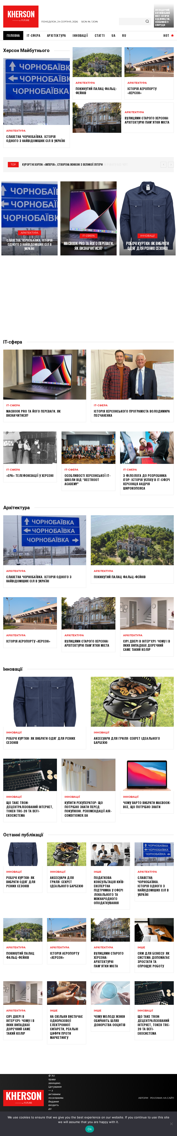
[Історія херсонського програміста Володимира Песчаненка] (132, 375)
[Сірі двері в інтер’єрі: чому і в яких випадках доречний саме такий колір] (147, 613)
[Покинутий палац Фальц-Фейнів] (97, 62)
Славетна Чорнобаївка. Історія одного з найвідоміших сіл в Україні (36, 138)
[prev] (163, 165)
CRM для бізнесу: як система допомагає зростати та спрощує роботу (154, 959)
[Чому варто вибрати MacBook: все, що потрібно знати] (147, 775)
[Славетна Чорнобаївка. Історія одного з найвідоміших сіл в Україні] (36, 91)
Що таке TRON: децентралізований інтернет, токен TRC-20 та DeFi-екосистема (29, 809)
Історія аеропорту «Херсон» (141, 90)
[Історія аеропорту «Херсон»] (149, 62)
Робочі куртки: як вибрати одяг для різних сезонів (147, 246)
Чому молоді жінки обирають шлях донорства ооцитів (109, 1020)
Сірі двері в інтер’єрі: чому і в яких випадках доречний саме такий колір (146, 645)
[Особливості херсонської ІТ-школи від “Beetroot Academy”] (88, 447)
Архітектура (16, 131)
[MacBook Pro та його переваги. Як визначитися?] (88, 218)
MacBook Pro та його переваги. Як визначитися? (89, 246)
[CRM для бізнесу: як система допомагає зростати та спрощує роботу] (154, 930)
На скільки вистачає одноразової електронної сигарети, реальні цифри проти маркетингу (66, 1027)
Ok (90, 1129)
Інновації (147, 235)
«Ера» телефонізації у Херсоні (29, 475)
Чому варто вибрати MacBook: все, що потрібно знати (147, 804)
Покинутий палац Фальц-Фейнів (96, 90)
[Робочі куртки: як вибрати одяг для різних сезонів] (147, 218)
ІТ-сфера (89, 235)
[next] (171, 165)
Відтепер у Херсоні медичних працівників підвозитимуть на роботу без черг (72, 164)
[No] (171, 1123)
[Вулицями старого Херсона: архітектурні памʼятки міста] (97, 117)
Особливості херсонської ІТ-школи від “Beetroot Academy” (88, 479)
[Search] (147, 21)
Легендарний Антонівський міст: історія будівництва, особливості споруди (162, 17)
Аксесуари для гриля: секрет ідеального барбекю (127, 740)
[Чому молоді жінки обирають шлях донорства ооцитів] (110, 993)
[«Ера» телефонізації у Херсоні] (30, 447)
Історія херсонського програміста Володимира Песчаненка (132, 413)
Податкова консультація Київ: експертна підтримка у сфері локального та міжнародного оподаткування (109, 890)
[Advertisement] (88, 297)
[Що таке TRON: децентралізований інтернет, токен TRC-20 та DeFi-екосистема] (30, 775)
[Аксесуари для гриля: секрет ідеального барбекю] (132, 702)
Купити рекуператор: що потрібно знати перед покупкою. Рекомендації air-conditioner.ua (88, 809)
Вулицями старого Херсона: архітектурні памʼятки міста (147, 119)
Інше (97, 872)
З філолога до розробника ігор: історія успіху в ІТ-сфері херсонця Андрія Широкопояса (146, 481)
